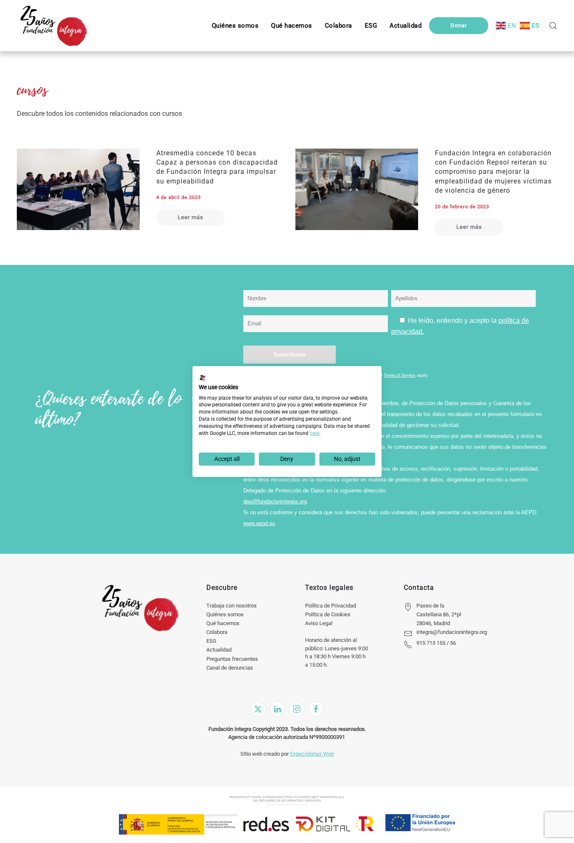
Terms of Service (400, 375)
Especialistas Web (312, 754)
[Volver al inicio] (53, 25)
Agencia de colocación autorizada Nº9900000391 (286, 737)
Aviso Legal (318, 623)
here (314, 433)
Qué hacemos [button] (291, 25)
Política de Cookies (327, 614)
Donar (458, 25)
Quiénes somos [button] (235, 25)
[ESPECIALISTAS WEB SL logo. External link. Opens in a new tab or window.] (202, 378)
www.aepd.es (259, 523)
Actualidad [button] (405, 25)
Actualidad (219, 650)
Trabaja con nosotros (231, 605)
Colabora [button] (338, 25)
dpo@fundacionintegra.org (275, 501)
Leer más (190, 217)
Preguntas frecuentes (232, 659)
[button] (371, 25)
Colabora (216, 632)
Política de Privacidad (330, 605)
